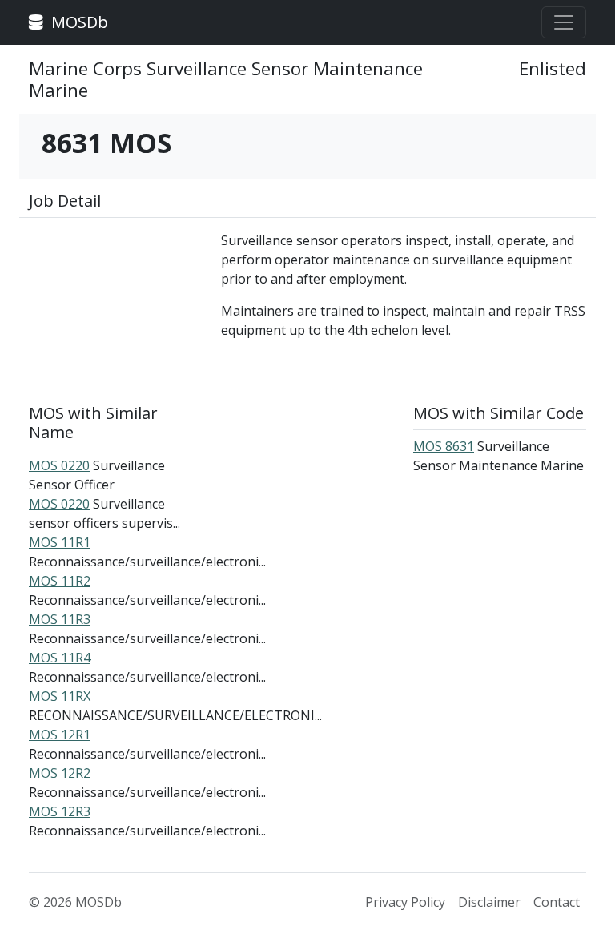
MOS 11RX (59, 696)
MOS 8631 (443, 446)
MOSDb (77, 22)
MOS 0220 (59, 465)
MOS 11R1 (59, 542)
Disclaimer (489, 902)
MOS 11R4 (59, 657)
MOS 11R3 (59, 619)
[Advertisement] (115, 311)
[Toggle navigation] (563, 22)
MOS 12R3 (59, 811)
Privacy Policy (405, 902)
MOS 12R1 (59, 734)
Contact (556, 902)
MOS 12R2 (59, 773)
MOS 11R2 (59, 581)
